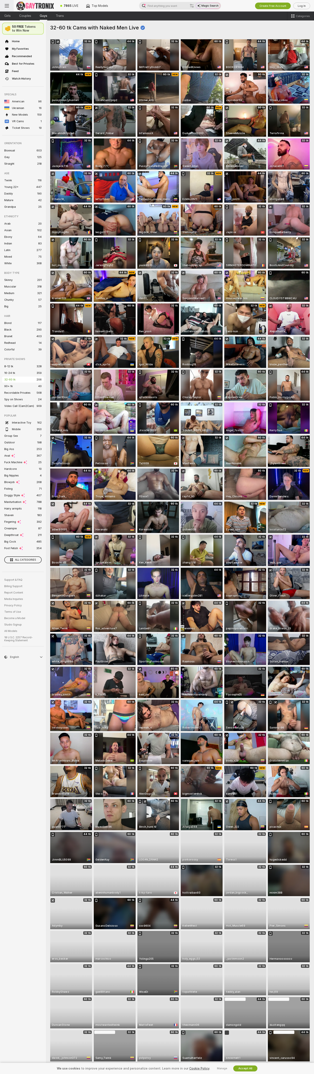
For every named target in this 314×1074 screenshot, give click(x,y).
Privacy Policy (13, 605)
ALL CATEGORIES (25, 559)
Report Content (13, 592)
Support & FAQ (13, 579)
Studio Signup (13, 624)
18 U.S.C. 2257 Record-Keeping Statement (18, 639)
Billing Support (13, 586)
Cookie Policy (199, 1068)
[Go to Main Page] (35, 6)
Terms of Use (12, 611)
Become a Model (14, 618)
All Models (10, 631)
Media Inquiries (13, 599)
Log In (302, 5)
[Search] (192, 6)
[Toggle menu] (7, 6)
